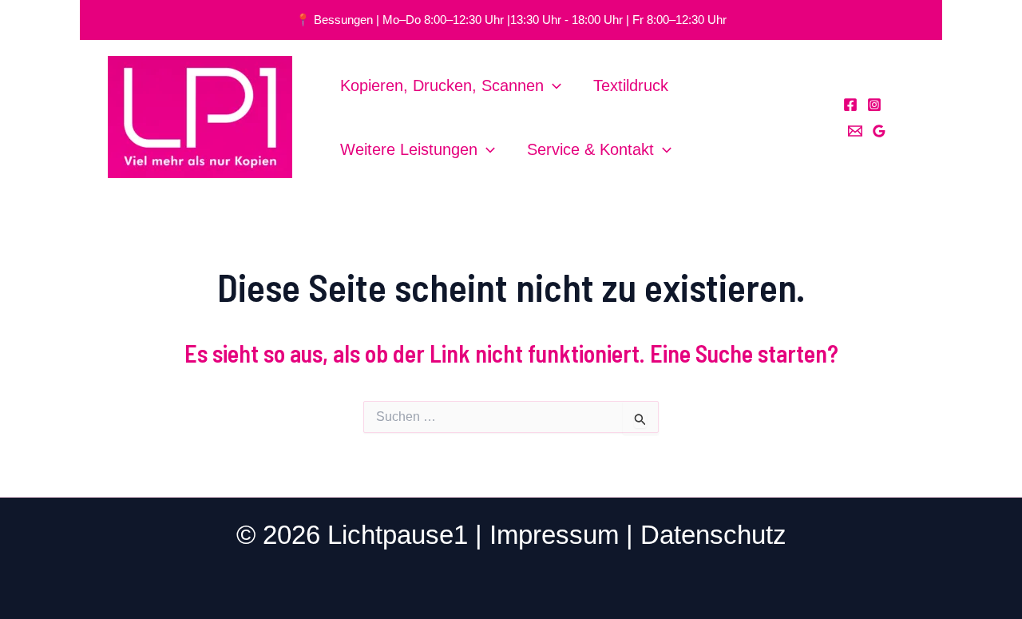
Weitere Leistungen (408, 149)
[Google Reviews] (879, 131)
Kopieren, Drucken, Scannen (442, 85)
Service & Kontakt (590, 149)
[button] (552, 85)
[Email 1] (855, 131)
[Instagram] (874, 104)
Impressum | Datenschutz (637, 535)
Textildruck (630, 85)
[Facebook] (850, 104)
